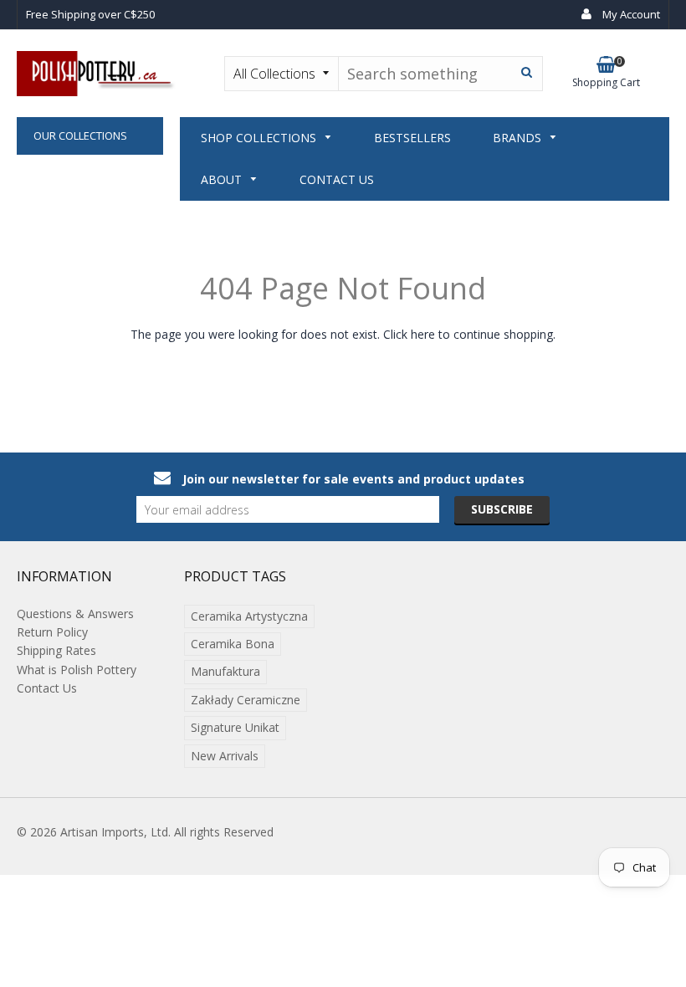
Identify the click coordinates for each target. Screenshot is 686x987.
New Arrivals (225, 756)
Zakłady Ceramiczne (245, 700)
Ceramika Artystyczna (249, 616)
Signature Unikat (235, 727)
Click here (409, 334)
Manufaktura (225, 671)
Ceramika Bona (232, 644)
